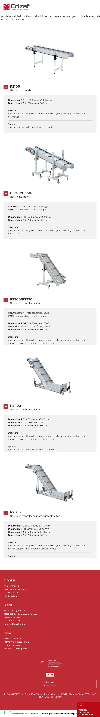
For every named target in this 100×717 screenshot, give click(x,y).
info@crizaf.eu (10, 596)
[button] (95, 7)
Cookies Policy (50, 686)
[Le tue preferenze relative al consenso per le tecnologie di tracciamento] (4, 712)
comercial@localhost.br (15, 624)
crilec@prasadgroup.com (15, 649)
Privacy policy (49, 682)
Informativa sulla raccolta (25, 713)
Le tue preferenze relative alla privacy (61, 713)
